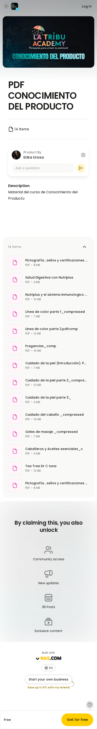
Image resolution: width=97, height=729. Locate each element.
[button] (49, 667)
